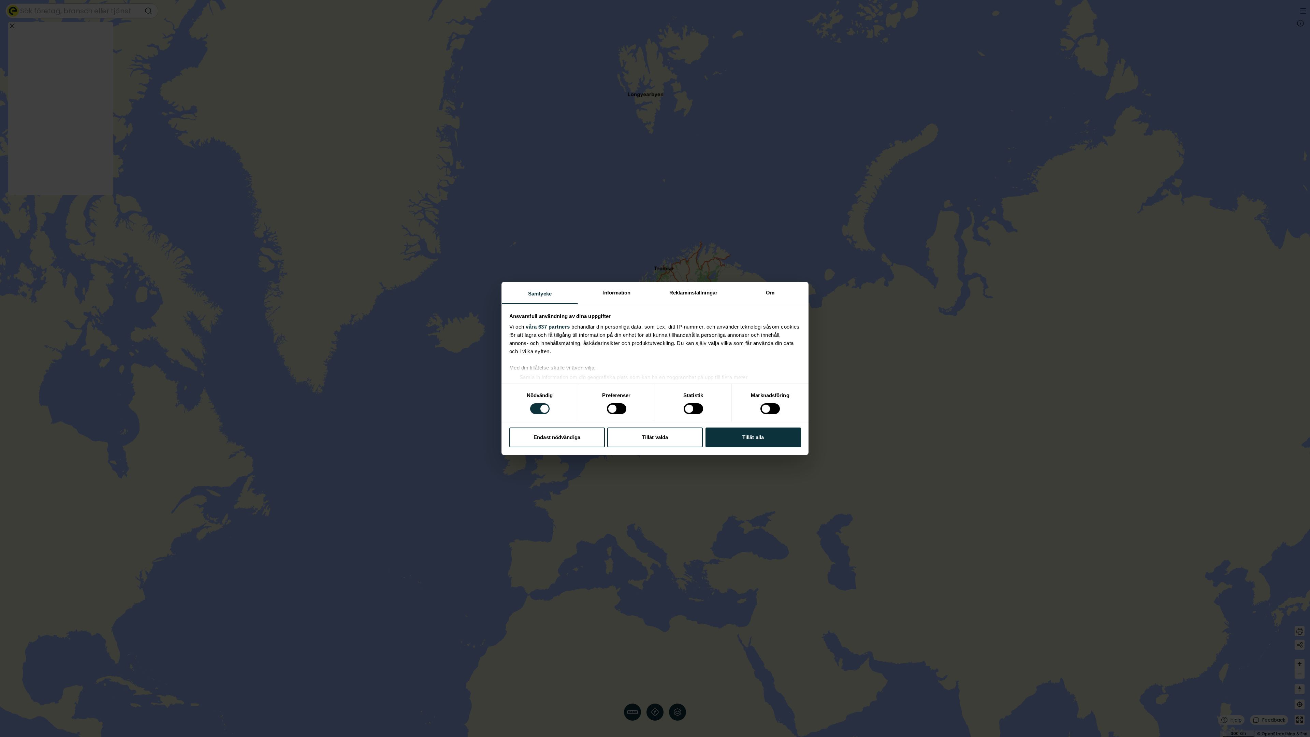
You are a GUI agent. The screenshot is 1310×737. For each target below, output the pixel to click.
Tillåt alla (753, 437)
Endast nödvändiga (557, 437)
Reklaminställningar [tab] (693, 292)
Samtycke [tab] (540, 294)
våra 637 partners (548, 327)
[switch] (616, 408)
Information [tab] (616, 292)
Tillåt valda (655, 437)
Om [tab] (770, 292)
